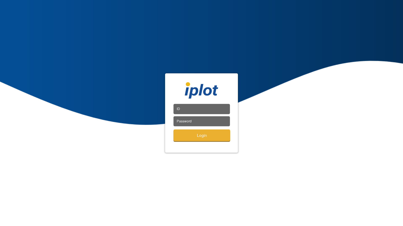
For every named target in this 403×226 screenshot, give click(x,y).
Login (202, 135)
